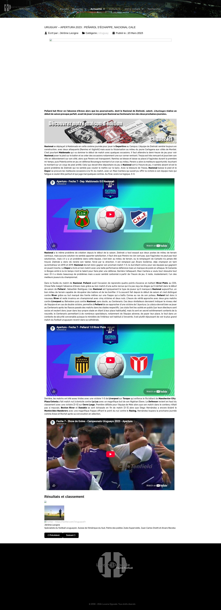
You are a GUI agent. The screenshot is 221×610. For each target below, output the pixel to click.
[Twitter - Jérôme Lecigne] (65, 521)
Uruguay (104, 33)
